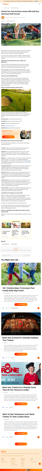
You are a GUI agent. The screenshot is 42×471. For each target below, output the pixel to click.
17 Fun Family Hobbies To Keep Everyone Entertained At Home (15, 233)
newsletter (13, 463)
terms (32, 460)
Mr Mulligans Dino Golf (10, 125)
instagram (22, 463)
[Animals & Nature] (3, 308)
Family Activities (6, 7)
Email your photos (8, 136)
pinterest (22, 461)
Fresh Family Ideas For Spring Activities (6, 232)
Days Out (12, 357)
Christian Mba (6, 419)
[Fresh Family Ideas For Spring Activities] (6, 225)
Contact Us (3, 460)
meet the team (13, 461)
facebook (22, 460)
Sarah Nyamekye (7, 293)
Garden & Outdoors (5, 229)
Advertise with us (4, 461)
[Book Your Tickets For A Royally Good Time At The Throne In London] (21, 373)
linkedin (22, 464)
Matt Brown (12, 17)
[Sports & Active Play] (3, 357)
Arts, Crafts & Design (15, 229)
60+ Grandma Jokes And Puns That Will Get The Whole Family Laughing (18, 1)
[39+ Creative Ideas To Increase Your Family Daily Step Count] (21, 274)
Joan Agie (5, 342)
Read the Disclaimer (7, 255)
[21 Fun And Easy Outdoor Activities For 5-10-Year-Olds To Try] (25, 225)
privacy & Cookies (34, 461)
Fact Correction (27, 255)
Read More (36, 1)
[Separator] (40, 464)
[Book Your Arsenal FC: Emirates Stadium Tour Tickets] (21, 323)
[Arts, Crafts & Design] (3, 407)
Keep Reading (22, 304)
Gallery (4, 44)
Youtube (22, 466)
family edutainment (14, 464)
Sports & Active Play (25, 229)
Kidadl (2, 8)
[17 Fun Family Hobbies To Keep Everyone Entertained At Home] (16, 225)
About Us (12, 460)
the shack (27, 162)
